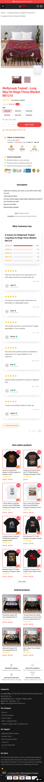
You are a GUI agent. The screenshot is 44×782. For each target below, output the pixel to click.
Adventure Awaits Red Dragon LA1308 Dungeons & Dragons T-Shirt (11, 472)
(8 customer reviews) (18, 100)
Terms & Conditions (7, 715)
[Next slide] (40, 47)
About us (4, 712)
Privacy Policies (6, 718)
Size (3, 107)
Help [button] (40, 779)
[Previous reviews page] (30, 431)
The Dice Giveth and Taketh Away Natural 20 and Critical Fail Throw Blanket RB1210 (32, 617)
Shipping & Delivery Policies (10, 733)
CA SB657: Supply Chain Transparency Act (14, 724)
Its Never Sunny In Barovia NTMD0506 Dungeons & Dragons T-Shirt (10, 538)
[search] (38, 6)
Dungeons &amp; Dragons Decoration (21, 13)
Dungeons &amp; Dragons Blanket (13, 16)
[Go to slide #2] (27, 79)
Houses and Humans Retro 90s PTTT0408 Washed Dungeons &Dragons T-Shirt (32, 472)
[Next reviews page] (40, 431)
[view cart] (41, 6)
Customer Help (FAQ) (8, 745)
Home (3, 13)
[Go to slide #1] (17, 79)
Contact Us (4, 742)
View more (22, 581)
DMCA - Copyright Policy (9, 721)
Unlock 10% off (4, 773)
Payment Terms (6, 736)
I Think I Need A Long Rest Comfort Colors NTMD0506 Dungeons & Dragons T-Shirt (11, 505)
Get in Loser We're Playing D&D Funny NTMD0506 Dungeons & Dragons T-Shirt (32, 505)
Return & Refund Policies (9, 739)
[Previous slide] (4, 47)
